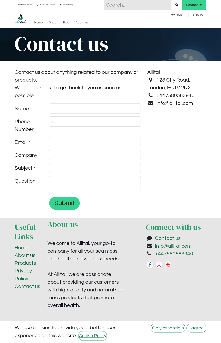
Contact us (27, 286)
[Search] (176, 5)
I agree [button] (196, 328)
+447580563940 (174, 253)
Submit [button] (64, 203)
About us (25, 255)
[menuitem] (38, 22)
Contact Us (194, 5)
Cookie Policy (92, 335)
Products (25, 263)
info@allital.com (173, 246)
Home (21, 247)
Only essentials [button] (168, 328)
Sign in (197, 15)
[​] (149, 264)
